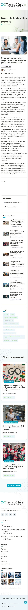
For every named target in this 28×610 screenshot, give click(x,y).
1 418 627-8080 (8, 540)
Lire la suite (7, 397)
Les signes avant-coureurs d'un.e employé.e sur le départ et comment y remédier (16, 273)
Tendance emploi (6, 66)
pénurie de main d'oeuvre (11, 323)
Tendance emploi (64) (11, 207)
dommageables (8, 320)
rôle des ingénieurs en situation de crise (13, 336)
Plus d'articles (13, 485)
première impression (9, 333)
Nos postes (4, 556)
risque (12, 314)
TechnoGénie (14, 598)
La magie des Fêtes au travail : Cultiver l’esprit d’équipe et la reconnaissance (16, 243)
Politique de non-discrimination (10, 604)
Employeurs (4, 551)
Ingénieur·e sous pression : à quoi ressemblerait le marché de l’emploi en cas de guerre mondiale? (17, 222)
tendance (6, 340)
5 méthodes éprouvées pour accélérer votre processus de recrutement (16, 295)
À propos (3, 549)
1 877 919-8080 (8, 526)
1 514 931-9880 (8, 533)
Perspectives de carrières (11, 422)
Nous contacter (5, 564)
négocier (14, 340)
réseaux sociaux (18, 326)
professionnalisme (9, 330)
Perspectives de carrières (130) (13, 202)
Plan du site (4, 561)
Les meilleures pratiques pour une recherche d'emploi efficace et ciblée (17, 253)
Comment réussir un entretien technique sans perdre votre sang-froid (17, 263)
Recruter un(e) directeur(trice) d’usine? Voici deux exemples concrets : (17, 232)
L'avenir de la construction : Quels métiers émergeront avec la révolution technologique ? (17, 283)
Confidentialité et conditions (9, 606)
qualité (6, 314)
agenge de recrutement (10, 317)
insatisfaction (7, 326)
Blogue (9, 24)
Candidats (3, 554)
